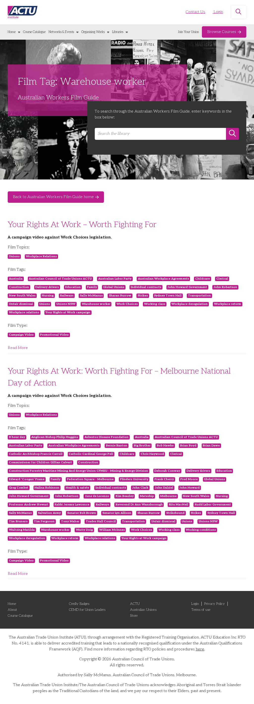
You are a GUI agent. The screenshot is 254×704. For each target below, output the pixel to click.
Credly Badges (79, 604)
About (12, 610)
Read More (18, 348)
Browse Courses (221, 31)
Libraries (117, 32)
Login (218, 12)
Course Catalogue (34, 32)
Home (12, 32)
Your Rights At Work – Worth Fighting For (82, 224)
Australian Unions (143, 610)
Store (134, 616)
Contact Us (195, 12)
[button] (238, 12)
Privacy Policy (214, 604)
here (200, 649)
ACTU (135, 604)
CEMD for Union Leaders (87, 610)
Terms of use (200, 610)
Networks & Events (61, 32)
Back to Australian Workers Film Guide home (53, 197)
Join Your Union (188, 32)
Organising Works (93, 32)
